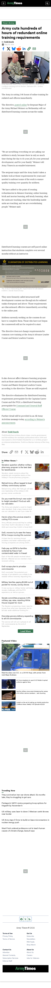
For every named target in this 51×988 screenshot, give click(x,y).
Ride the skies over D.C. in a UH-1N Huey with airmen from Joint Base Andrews (24, 673)
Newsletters (31, 939)
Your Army (8, 22)
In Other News (9, 460)
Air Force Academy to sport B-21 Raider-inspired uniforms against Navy (32, 681)
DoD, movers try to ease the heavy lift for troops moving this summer (16, 533)
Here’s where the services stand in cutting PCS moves (16, 518)
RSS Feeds (31, 942)
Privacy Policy (8, 936)
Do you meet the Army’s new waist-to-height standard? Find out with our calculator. (17, 501)
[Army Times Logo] (14, 3)
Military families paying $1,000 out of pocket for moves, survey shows (17, 583)
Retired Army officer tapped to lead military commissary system (17, 484)
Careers (29, 955)
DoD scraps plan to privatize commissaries (14, 567)
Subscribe (30, 936)
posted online (21, 105)
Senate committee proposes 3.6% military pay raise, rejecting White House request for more (16, 600)
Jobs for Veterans (33, 958)
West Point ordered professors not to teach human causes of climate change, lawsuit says (23, 829)
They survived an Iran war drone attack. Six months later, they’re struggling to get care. (23, 796)
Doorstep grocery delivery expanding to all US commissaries (17, 617)
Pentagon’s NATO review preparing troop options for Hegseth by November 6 (24, 804)
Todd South (9, 42)
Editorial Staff (7, 961)
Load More (25, 631)
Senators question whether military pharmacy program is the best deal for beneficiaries (17, 467)
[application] (25, 657)
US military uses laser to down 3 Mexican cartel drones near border (25, 812)
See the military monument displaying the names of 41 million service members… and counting (32, 692)
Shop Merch (31, 944)
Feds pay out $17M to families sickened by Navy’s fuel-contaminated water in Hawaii (14, 551)
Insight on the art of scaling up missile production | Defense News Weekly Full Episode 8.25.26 (32, 703)
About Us (30, 952)
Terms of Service (9, 939)
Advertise (6, 952)
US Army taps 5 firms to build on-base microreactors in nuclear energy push (25, 821)
